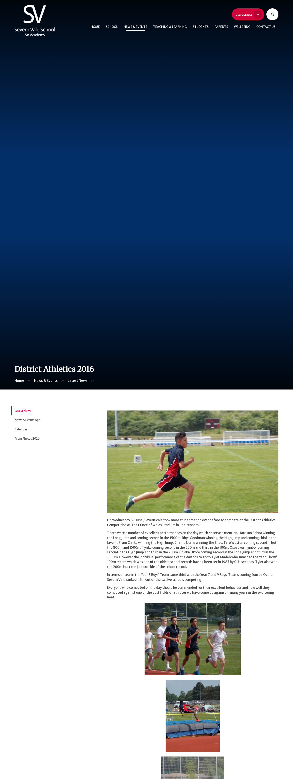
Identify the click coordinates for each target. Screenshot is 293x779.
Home (19, 380)
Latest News (78, 380)
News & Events (46, 380)
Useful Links (244, 14)
